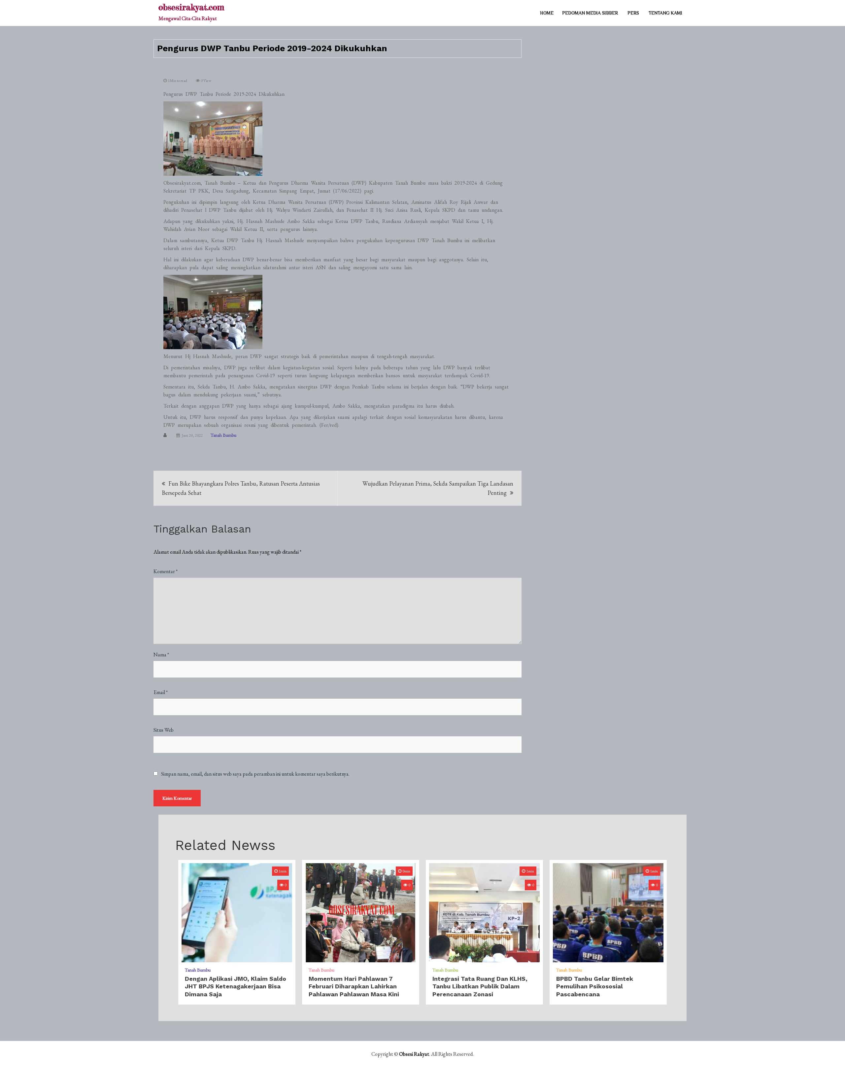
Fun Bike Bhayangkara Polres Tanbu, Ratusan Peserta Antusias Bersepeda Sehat (241, 488)
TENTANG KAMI (665, 13)
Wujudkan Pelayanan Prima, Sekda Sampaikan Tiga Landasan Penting (437, 488)
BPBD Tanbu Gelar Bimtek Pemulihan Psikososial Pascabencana (594, 986)
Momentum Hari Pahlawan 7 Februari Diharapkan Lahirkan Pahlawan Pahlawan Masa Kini (354, 986)
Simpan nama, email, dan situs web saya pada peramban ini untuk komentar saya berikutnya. (255, 774)
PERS (633, 13)
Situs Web (163, 729)
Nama (161, 654)
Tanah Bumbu (223, 435)
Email (160, 692)
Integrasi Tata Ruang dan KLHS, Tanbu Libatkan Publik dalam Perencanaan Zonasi (479, 986)
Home (547, 13)
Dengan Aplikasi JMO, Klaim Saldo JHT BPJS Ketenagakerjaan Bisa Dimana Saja (235, 986)
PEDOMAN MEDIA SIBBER (590, 13)
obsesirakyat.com (191, 7)
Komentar (165, 571)
